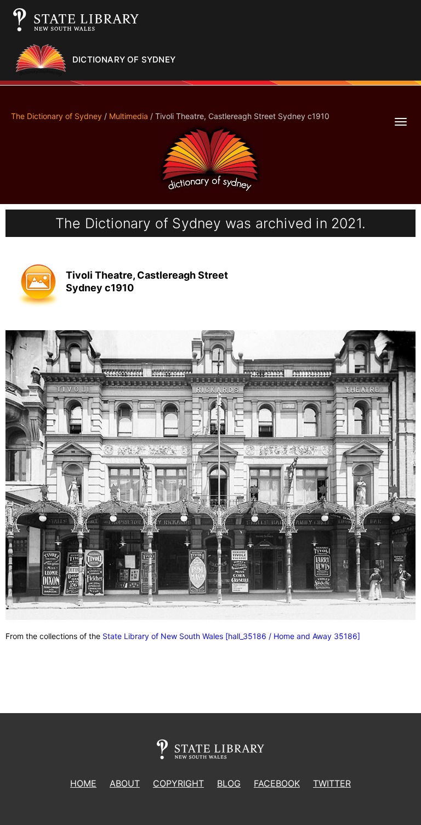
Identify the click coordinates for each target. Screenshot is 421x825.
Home (83, 783)
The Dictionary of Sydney (56, 116)
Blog (229, 783)
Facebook (277, 783)
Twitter (332, 783)
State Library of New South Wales (163, 636)
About (125, 783)
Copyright (178, 783)
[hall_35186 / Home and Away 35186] (292, 636)
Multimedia (128, 116)
